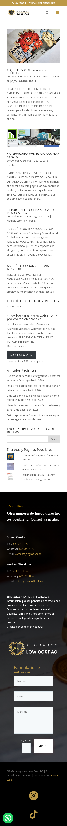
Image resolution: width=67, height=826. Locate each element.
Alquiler (11, 220)
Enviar (43, 746)
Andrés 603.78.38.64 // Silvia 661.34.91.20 (30, 279)
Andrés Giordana (21, 76)
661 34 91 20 (20, 543)
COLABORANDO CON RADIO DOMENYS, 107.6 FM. (33, 155)
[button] (8, 818)
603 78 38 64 (20, 571)
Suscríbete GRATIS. (21, 354)
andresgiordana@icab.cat (29, 581)
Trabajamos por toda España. (24, 274)
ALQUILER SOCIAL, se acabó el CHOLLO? (27, 71)
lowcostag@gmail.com (28, 554)
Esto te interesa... (26, 220)
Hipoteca (12, 165)
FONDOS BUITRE (28, 81)
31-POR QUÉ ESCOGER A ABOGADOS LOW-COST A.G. (31, 211)
